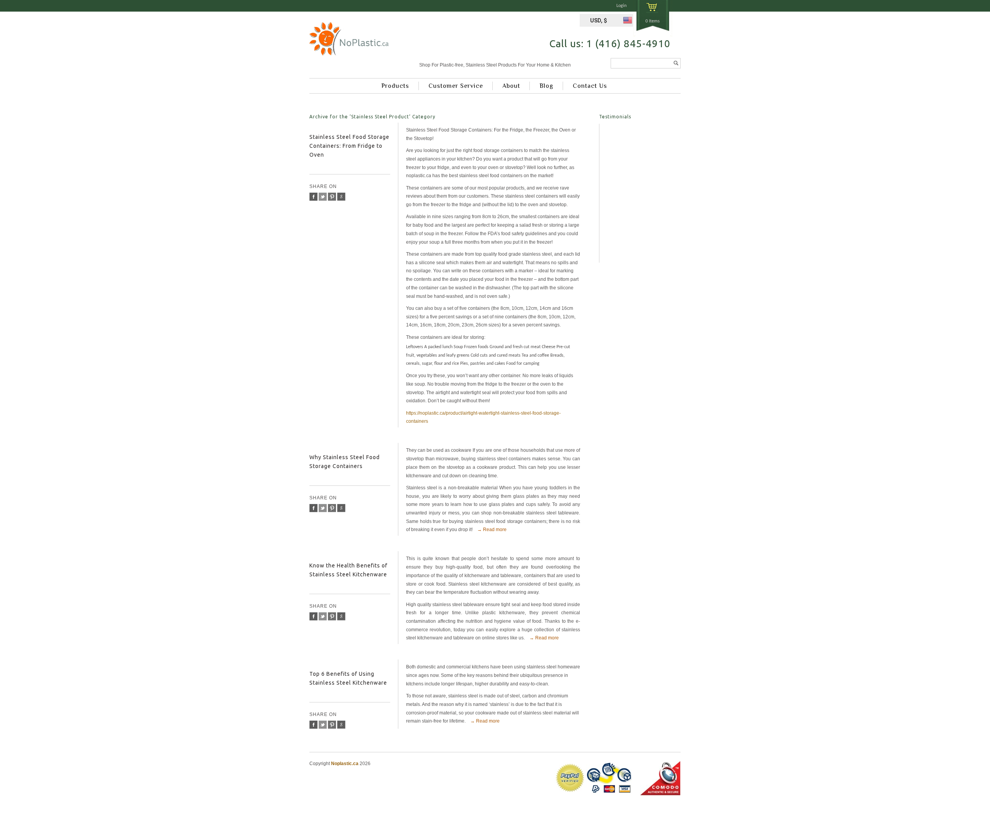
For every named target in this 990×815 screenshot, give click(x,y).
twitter (323, 197)
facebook (313, 197)
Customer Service (455, 85)
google (341, 197)
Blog (546, 85)
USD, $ (598, 20)
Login (621, 5)
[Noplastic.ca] (349, 41)
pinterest (332, 197)
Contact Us (590, 85)
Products (395, 85)
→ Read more (492, 529)
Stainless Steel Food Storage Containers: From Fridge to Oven (349, 146)
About (511, 85)
